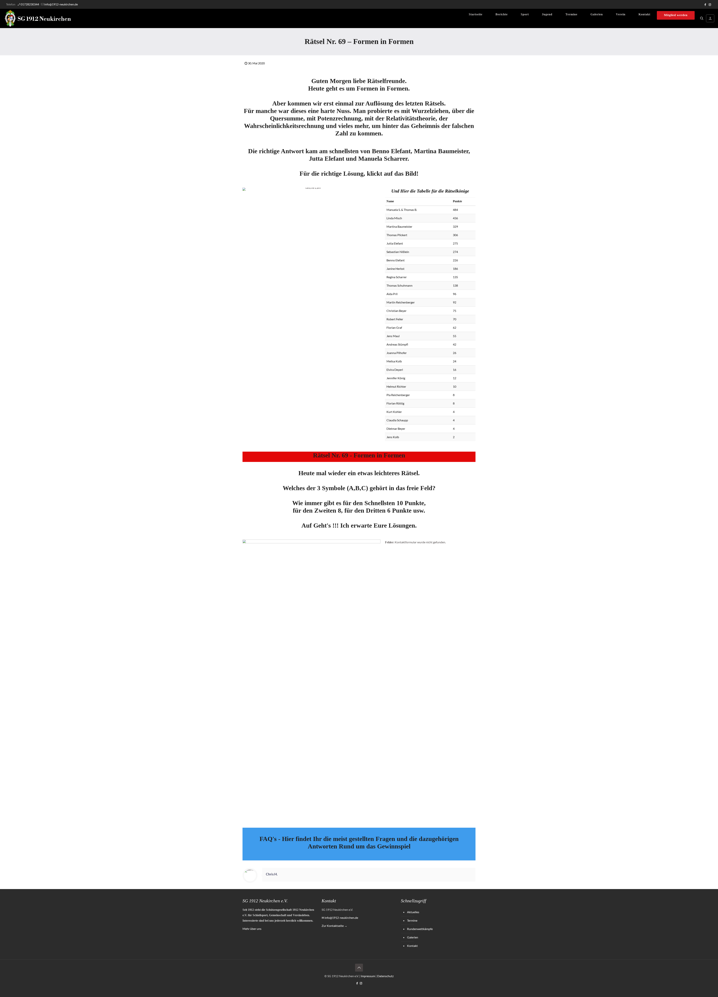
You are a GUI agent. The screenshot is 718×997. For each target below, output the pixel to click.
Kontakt (412, 945)
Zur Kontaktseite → (334, 925)
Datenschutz (385, 976)
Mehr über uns (252, 928)
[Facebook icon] (705, 4)
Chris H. (272, 874)
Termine (412, 920)
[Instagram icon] (709, 4)
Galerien (412, 937)
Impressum (368, 976)
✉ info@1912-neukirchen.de (340, 917)
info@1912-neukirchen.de (61, 4)
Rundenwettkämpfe (420, 929)
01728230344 (30, 4)
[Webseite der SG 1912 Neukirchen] (37, 18)
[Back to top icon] (359, 968)
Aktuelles (413, 912)
